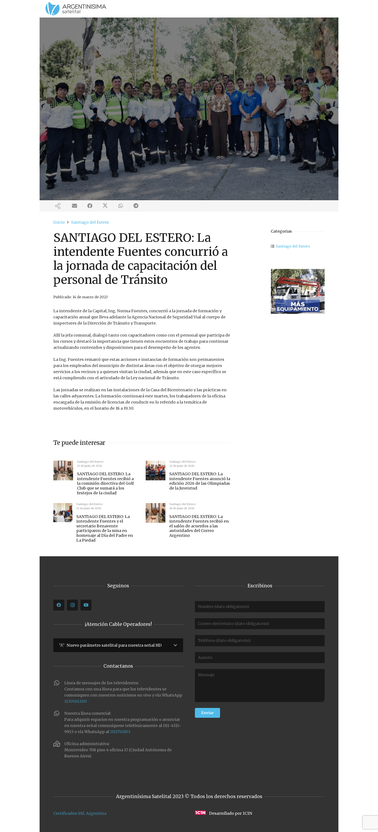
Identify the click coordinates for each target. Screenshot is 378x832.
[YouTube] (85, 605)
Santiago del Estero (293, 246)
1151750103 (120, 731)
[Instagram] (72, 605)
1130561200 (75, 701)
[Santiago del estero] (298, 291)
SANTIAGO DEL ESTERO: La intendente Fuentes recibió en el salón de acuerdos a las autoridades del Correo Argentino (199, 526)
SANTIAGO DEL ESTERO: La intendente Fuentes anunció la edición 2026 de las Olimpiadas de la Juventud (199, 481)
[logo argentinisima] (76, 8)
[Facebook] (58, 605)
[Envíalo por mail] (74, 206)
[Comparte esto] (90, 206)
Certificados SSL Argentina (79, 813)
